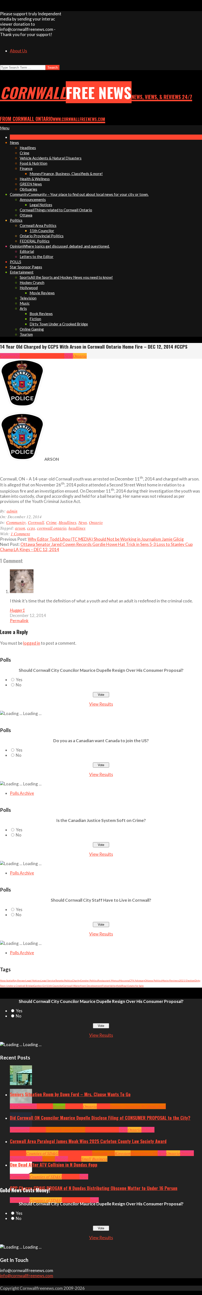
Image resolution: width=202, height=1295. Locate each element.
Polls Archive (22, 793)
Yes (19, 679)
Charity (76, 980)
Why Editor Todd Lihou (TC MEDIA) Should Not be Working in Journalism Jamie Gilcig (106, 539)
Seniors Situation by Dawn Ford (138, 1106)
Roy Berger (19, 980)
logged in (31, 643)
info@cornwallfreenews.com (26, 1275)
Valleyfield (116, 985)
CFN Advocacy (137, 980)
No (18, 684)
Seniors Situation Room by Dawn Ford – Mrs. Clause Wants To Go (70, 1094)
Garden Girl (40, 985)
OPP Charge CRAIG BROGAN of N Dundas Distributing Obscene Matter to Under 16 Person (93, 1188)
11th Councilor (55, 985)
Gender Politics (89, 980)
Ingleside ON (103, 1153)
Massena (124, 980)
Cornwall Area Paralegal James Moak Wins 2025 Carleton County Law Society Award (88, 1141)
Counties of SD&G (42, 1153)
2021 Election (187, 980)
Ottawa (48, 1159)
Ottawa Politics (153, 980)
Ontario (80, 356)
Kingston (123, 1153)
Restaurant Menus (108, 980)
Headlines (55, 356)
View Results (101, 704)
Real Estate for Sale (133, 985)
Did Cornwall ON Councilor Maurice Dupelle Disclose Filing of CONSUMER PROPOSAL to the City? (100, 1118)
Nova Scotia (6, 980)
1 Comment (20, 534)
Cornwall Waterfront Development (82, 985)
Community (10, 356)
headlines (76, 528)
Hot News (111, 1130)
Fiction (106, 985)
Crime (41, 356)
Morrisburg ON (144, 1153)
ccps (31, 528)
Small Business (94, 1159)
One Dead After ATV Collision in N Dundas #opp (53, 1164)
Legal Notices (33, 980)
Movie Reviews (170, 980)
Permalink (19, 620)
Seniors (103, 1106)
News (68, 356)
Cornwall (28, 356)
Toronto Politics (63, 980)
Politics (147, 1130)
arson (20, 528)
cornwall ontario (52, 528)
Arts (13, 1106)
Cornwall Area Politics (65, 1130)
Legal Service (48, 980)
